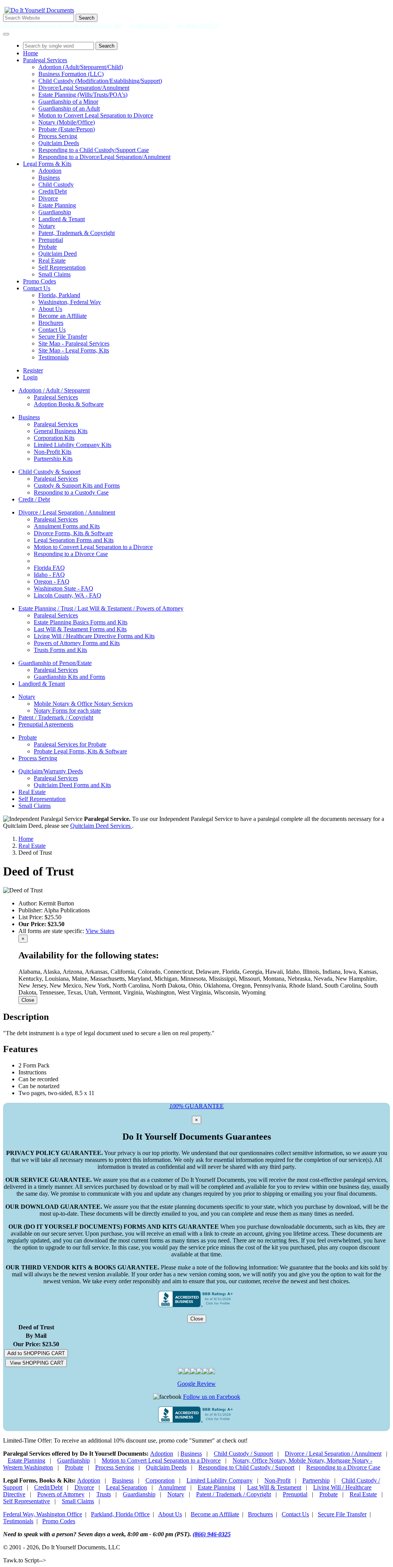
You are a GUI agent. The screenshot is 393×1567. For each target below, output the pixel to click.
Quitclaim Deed (57, 253)
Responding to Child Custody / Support (246, 1467)
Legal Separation (126, 1487)
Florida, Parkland (59, 295)
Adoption (49, 170)
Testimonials (53, 357)
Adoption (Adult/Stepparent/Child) (80, 67)
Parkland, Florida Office (120, 1514)
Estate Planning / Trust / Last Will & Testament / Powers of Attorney (100, 608)
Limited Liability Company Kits (72, 445)
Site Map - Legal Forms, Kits (73, 350)
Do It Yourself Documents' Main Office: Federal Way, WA (62, 25)
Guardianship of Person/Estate (55, 663)
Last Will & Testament (274, 1487)
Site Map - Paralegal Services (73, 343)
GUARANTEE (196, 1106)
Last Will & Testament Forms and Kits (80, 629)
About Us (50, 309)
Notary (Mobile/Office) (66, 122)
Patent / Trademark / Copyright (55, 717)
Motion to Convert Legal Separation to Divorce (95, 115)
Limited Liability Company (220, 1480)
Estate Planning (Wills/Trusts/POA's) (82, 94)
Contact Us (36, 288)
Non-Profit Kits (52, 451)
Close (27, 1000)
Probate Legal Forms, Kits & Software (80, 751)
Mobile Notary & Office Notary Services (83, 703)
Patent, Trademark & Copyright (76, 233)
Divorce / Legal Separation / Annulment (66, 512)
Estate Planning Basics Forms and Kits (80, 622)
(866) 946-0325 (153, 25)
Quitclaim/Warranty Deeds (50, 771)
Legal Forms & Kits (47, 164)
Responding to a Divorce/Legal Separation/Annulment (104, 157)
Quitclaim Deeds (58, 143)
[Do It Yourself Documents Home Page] (39, 10)
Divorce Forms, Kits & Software (73, 533)
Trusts (103, 1494)
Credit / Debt (34, 499)
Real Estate (52, 260)
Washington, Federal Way (69, 302)
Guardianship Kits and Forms (69, 676)
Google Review (196, 1383)
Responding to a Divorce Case (71, 554)
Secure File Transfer (62, 336)
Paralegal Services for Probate (70, 744)
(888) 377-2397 (202, 25)
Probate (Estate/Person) (66, 129)
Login (30, 377)
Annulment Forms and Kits (67, 526)
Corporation (160, 1480)
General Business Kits (61, 431)
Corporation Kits (54, 438)
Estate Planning (57, 205)
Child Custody (56, 184)
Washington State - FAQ (63, 588)
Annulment (172, 1487)
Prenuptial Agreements (45, 724)
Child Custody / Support (243, 1453)
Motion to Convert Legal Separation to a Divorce (93, 547)
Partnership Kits (53, 458)
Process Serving (57, 136)
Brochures (50, 322)
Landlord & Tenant (61, 219)
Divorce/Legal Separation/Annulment (83, 87)
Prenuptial (50, 240)
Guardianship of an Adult (69, 108)
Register (33, 370)
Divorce (48, 198)
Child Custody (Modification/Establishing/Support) (100, 81)
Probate (47, 246)
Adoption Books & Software (69, 404)
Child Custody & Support (49, 471)
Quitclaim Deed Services (101, 825)
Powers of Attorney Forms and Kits (77, 643)
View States (100, 931)
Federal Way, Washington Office (42, 1514)
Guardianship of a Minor (68, 101)
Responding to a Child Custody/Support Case (93, 150)
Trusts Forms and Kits (60, 650)
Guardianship (54, 212)
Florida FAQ (49, 567)
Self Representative (26, 1501)
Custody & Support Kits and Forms (77, 485)
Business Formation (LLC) (71, 74)
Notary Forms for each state (67, 710)
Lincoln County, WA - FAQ (67, 595)
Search (86, 18)
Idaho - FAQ (49, 574)
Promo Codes (39, 281)
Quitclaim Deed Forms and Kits (72, 785)
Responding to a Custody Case (71, 492)
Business (49, 177)
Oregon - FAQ (51, 581)
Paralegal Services (45, 60)
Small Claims (54, 274)
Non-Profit (277, 1480)
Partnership (316, 1480)
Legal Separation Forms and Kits (74, 540)
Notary (46, 226)
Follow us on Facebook (211, 1396)
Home (30, 53)
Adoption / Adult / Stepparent (54, 390)
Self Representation (62, 267)
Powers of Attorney (60, 1494)
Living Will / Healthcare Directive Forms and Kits (94, 636)
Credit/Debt (52, 191)
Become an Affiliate (62, 316)
